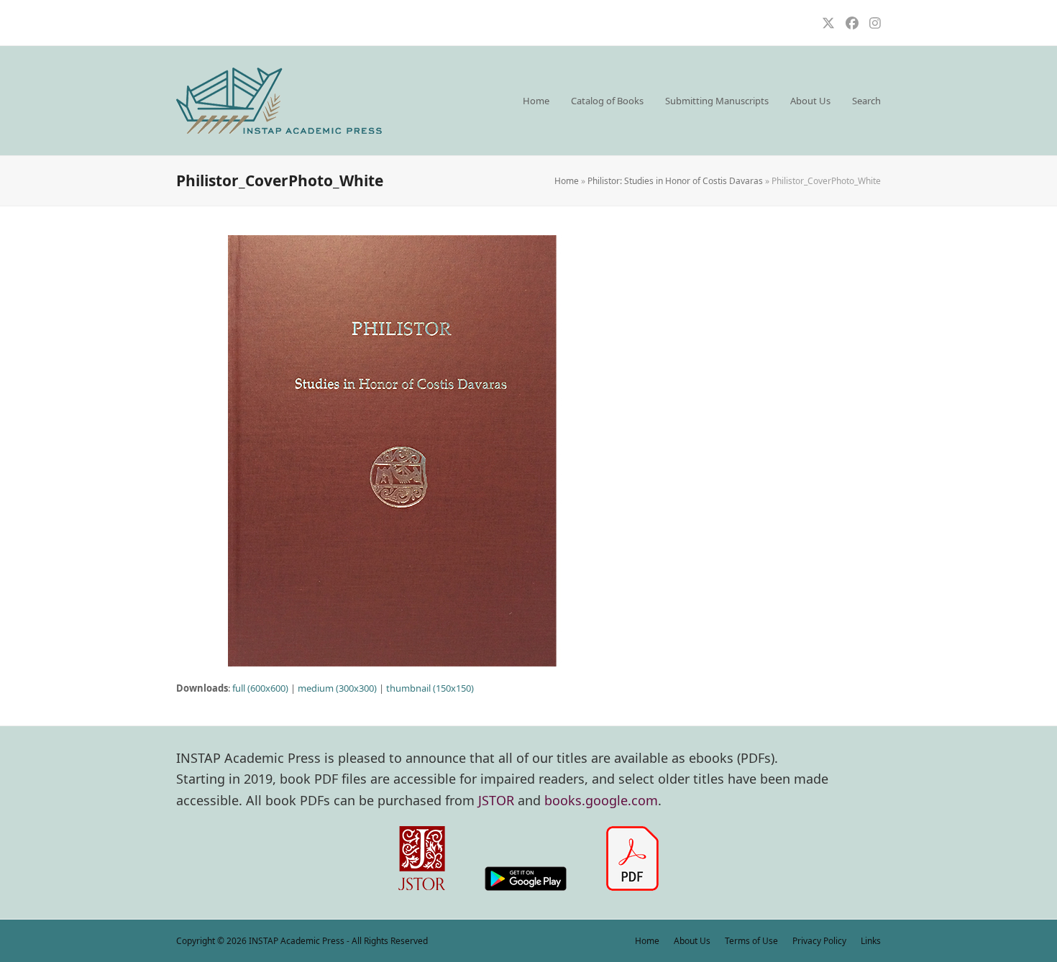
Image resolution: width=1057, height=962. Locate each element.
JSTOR (496, 800)
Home (566, 181)
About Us (692, 941)
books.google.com (601, 800)
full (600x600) (260, 688)
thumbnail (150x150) (430, 688)
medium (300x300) (337, 688)
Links (871, 941)
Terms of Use (751, 941)
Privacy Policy (819, 941)
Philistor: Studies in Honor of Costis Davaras (675, 181)
